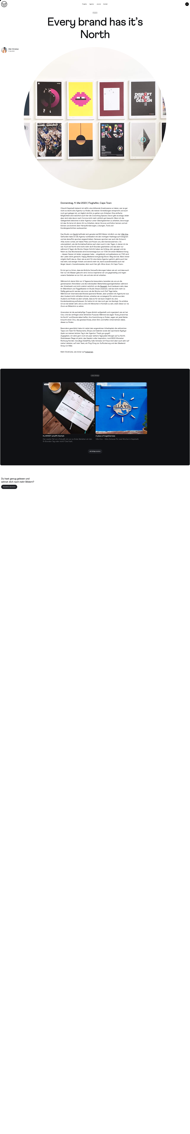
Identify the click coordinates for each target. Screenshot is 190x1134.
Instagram (89, 352)
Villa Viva (124, 234)
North (75, 234)
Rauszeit (103, 286)
